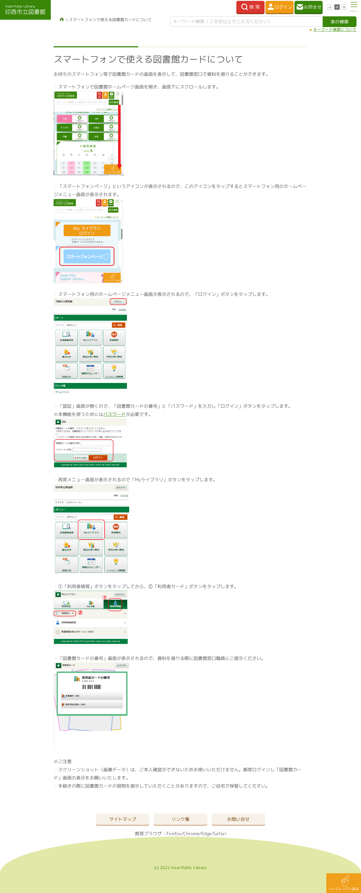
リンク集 (180, 819)
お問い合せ (238, 819)
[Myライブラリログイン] (279, 7)
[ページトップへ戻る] (343, 883)
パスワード (114, 414)
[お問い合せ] (308, 7)
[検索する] (250, 7)
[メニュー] (354, 7)
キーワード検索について (334, 29)
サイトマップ (122, 819)
